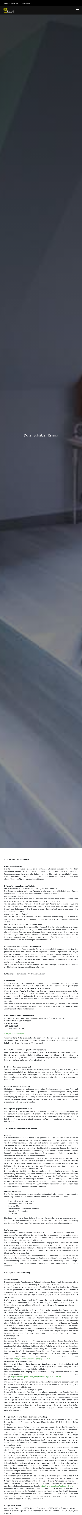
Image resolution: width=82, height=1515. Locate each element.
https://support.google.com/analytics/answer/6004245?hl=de (36, 1377)
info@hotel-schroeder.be (14, 1034)
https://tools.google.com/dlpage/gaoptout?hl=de (33, 1359)
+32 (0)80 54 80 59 (25, 3)
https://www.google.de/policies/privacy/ (57, 1486)
